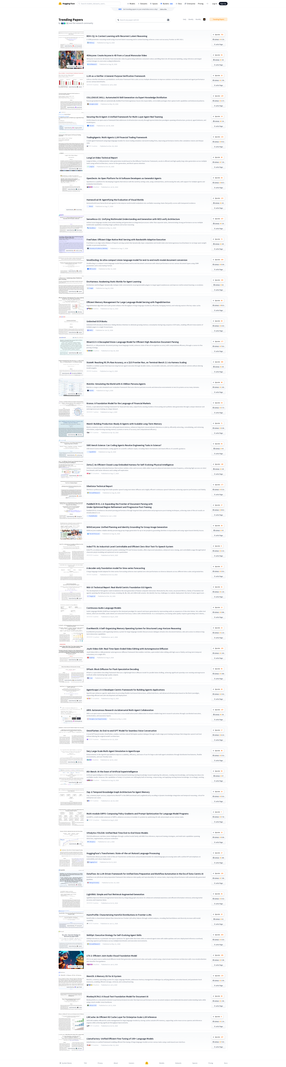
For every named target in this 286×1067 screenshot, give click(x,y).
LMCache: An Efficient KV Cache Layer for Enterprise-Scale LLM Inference (122, 1017)
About (116, 1063)
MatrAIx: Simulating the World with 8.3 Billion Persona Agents (116, 383)
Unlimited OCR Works (97, 321)
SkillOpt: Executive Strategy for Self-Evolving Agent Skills (114, 935)
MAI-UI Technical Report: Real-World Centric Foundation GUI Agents (119, 587)
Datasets (143, 3)
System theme (67, 1063)
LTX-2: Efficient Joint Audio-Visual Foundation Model (112, 955)
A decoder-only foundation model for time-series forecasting (116, 568)
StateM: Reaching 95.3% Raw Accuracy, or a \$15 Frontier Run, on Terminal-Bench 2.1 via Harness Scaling (137, 362)
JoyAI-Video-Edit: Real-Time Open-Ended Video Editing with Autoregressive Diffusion (127, 648)
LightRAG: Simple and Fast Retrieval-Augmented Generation (115, 894)
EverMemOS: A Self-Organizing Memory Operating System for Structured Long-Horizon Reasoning (134, 628)
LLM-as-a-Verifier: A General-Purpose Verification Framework (116, 76)
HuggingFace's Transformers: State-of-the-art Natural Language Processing (123, 853)
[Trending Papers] (204, 19)
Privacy (100, 1063)
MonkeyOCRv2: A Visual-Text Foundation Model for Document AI (117, 996)
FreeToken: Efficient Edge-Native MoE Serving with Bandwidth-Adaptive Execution (126, 239)
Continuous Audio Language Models (104, 607)
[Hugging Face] (146, 1063)
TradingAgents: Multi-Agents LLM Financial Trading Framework (117, 137)
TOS (85, 1063)
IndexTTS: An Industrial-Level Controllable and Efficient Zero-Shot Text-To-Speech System (130, 546)
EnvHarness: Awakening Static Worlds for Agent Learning (114, 281)
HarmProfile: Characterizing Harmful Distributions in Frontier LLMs (119, 914)
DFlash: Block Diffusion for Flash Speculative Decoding (113, 669)
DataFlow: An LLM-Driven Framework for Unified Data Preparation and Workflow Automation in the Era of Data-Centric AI (145, 873)
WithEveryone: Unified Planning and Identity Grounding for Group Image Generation (127, 527)
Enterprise (191, 3)
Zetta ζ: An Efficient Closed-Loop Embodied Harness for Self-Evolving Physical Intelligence (130, 464)
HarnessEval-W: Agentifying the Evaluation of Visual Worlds (115, 199)
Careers (131, 1063)
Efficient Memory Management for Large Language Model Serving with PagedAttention (128, 302)
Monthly (198, 19)
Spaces (155, 3)
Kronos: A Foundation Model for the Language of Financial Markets (119, 403)
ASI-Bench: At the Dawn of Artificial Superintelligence (112, 771)
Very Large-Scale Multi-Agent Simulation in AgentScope (113, 751)
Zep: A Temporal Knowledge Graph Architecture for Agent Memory (118, 792)
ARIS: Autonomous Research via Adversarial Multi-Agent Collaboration (120, 710)
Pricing (200, 3)
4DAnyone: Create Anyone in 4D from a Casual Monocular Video (117, 55)
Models (132, 3)
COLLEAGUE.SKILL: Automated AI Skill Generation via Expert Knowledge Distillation (127, 97)
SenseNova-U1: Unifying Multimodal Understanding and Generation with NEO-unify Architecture (133, 219)
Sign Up (223, 3)
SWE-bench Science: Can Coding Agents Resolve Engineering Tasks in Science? (124, 445)
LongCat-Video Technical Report (102, 157)
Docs (180, 3)
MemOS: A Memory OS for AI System (104, 976)
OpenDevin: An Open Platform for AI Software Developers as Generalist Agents (124, 178)
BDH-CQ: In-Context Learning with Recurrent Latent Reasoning (117, 36)
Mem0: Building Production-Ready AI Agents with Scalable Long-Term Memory (124, 423)
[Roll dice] (168, 19)
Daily (184, 19)
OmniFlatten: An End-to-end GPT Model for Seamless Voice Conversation (122, 730)
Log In (214, 3)
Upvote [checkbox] (219, 34)
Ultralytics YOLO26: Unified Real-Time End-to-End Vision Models (117, 832)
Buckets (167, 3)
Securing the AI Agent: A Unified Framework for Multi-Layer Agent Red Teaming (125, 116)
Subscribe (163, 9)
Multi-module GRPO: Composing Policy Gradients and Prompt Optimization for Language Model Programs (138, 813)
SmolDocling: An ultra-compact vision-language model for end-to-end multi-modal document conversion (137, 260)
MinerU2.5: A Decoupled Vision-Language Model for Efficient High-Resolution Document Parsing (133, 341)
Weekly (190, 19)
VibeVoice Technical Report (99, 486)
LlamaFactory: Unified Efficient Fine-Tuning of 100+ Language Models (120, 1038)
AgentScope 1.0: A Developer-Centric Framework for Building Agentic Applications (126, 689)
